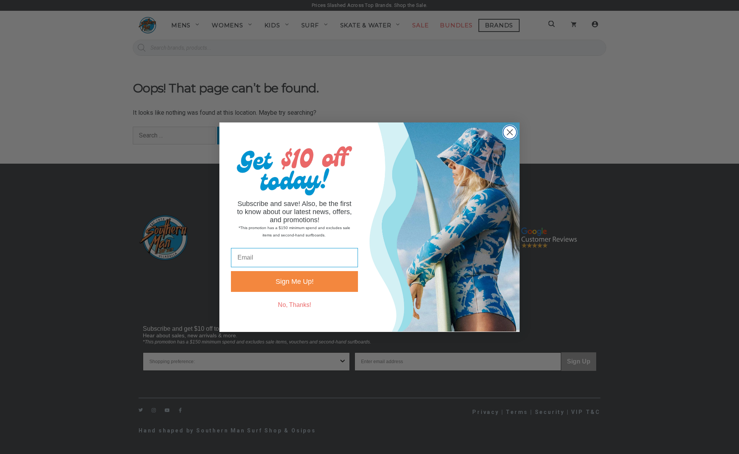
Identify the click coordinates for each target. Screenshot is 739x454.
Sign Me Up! (295, 281)
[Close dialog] (510, 132)
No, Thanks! (294, 304)
